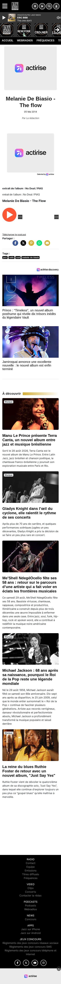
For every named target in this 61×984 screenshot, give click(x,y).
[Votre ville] (35, 6)
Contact (30, 863)
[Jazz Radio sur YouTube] (35, 963)
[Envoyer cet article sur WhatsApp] (38, 244)
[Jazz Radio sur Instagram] (43, 963)
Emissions (30, 870)
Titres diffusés (30, 874)
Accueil (7, 40)
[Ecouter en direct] (42, 6)
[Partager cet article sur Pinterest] (30, 244)
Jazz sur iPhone (30, 929)
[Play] (4, 18)
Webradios (25, 40)
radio (11, 257)
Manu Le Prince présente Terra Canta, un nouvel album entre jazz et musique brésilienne (29, 439)
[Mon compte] (56, 6)
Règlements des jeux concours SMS (30, 946)
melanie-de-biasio (30, 257)
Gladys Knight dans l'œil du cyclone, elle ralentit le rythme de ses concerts (29, 512)
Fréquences (45, 40)
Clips (30, 888)
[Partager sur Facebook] (14, 244)
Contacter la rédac (30, 895)
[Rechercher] (49, 6)
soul (18, 257)
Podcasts (30, 905)
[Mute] (58, 17)
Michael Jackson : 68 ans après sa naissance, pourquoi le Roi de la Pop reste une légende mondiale (30, 677)
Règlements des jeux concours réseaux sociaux (30, 943)
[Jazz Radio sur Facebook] (17, 963)
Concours (30, 919)
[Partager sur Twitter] (22, 244)
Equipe (30, 866)
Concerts (30, 891)
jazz (5, 257)
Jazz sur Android (30, 933)
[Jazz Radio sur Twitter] (26, 963)
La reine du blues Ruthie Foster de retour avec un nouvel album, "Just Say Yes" (28, 771)
